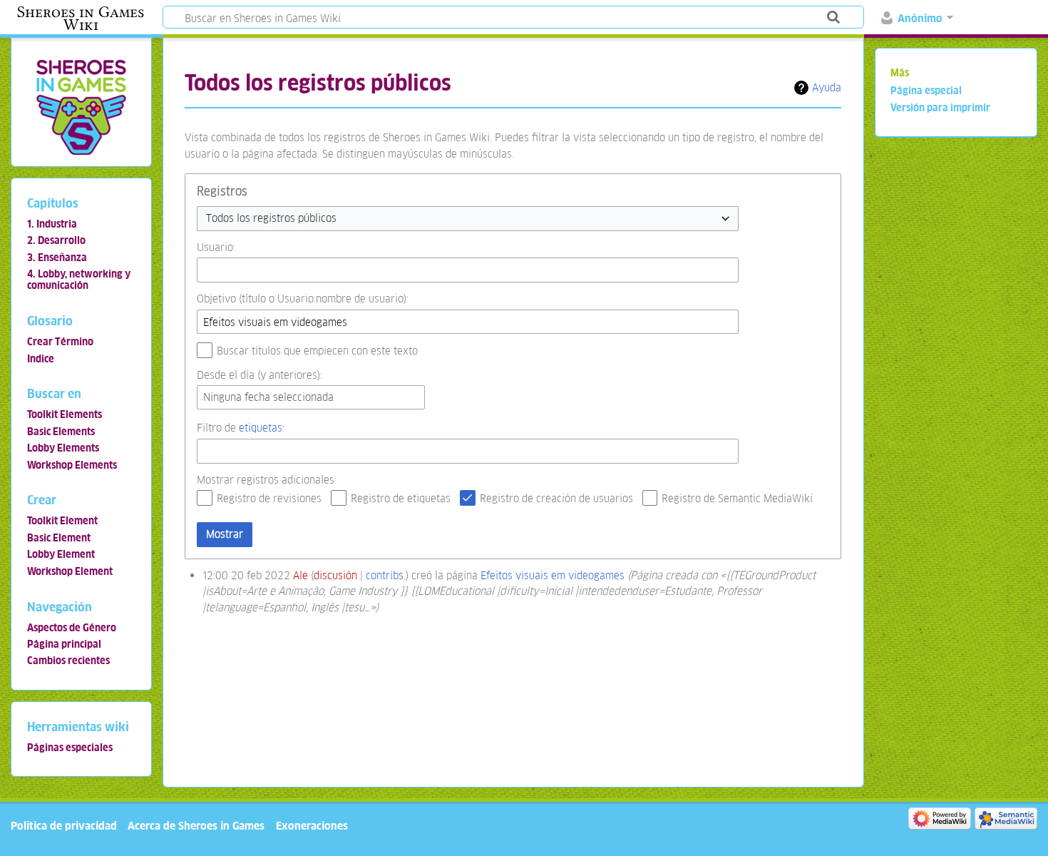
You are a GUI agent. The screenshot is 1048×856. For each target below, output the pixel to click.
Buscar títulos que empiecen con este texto (317, 350)
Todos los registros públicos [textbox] (271, 218)
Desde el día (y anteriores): (259, 375)
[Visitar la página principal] (80, 106)
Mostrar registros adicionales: (267, 479)
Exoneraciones (312, 825)
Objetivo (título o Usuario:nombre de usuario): (303, 298)
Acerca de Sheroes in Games (196, 825)
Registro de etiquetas (401, 498)
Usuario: (216, 247)
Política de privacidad (64, 825)
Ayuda (826, 87)
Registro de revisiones (269, 498)
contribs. (386, 575)
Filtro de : (240, 427)
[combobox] (468, 218)
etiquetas (260, 427)
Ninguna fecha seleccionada (268, 397)
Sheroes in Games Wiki (80, 18)
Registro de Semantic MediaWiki (737, 498)
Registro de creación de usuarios (556, 498)
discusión (335, 575)
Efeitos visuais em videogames (553, 575)
